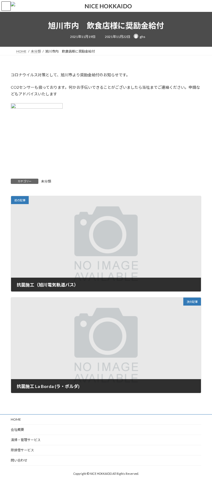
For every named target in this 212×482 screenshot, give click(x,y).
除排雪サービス (22, 450)
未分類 (46, 181)
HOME (16, 419)
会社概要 (17, 430)
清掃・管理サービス (26, 440)
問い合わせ (19, 460)
